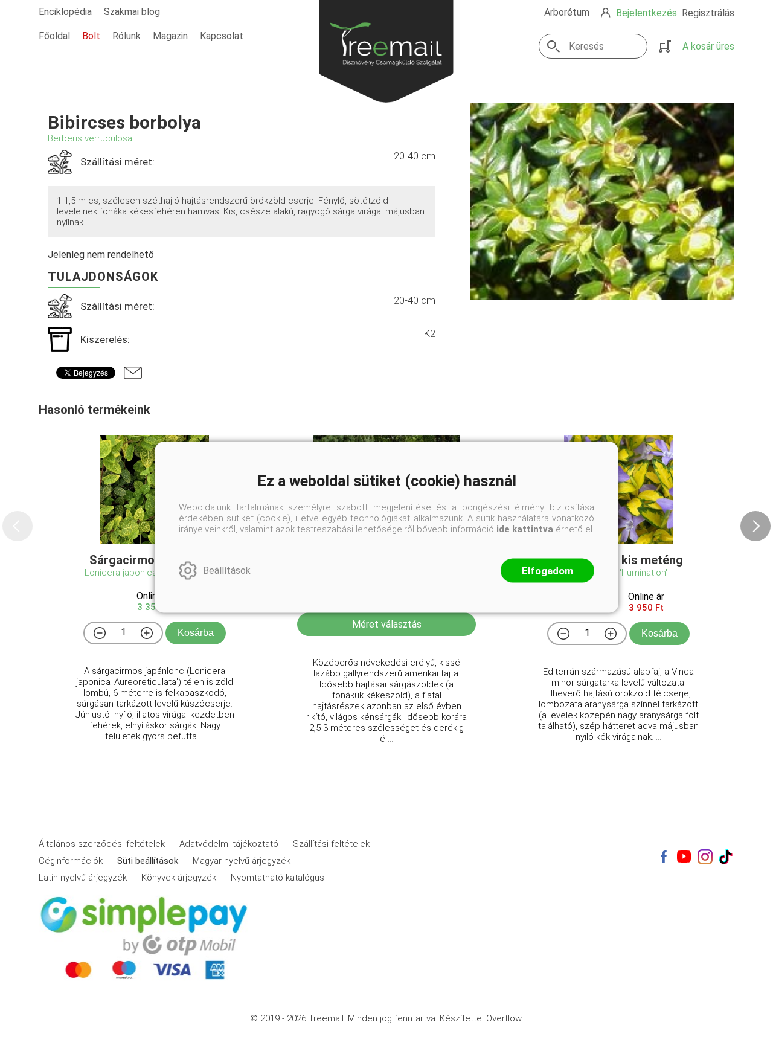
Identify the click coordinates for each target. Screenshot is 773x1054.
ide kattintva (524, 528)
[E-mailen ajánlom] (133, 373)
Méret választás (387, 624)
